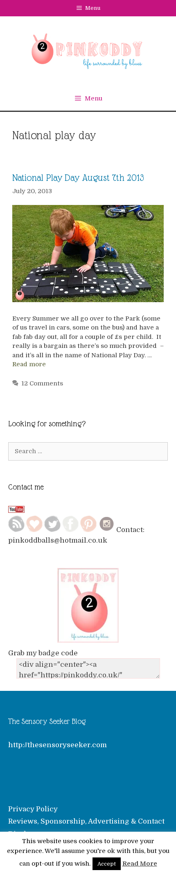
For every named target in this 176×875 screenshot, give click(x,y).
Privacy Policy (33, 809)
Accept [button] (106, 864)
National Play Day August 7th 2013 (78, 177)
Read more (29, 364)
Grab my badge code (43, 653)
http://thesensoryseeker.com (57, 745)
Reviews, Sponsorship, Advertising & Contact (86, 821)
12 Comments (42, 383)
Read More (139, 863)
